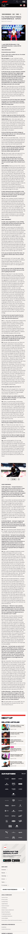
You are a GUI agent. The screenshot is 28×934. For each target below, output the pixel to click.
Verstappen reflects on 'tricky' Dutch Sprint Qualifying (17, 726)
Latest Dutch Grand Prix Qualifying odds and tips (15, 749)
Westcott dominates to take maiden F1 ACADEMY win (16, 755)
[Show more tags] (20, 14)
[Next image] (18, 479)
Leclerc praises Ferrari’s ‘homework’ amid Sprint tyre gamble (16, 741)
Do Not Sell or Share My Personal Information (12, 920)
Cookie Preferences (6, 929)
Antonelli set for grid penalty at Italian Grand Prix (16, 733)
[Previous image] (8, 479)
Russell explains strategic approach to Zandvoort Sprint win (17, 763)
